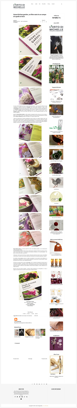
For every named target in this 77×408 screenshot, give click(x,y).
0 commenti (15, 22)
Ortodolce (56, 203)
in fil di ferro (56, 189)
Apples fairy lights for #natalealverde (56, 117)
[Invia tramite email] (34, 315)
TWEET (29, 313)
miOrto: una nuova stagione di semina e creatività (56, 132)
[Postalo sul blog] (35, 315)
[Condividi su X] (36, 315)
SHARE (25, 313)
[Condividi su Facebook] (37, 315)
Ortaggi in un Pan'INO (29, 336)
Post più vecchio (44, 358)
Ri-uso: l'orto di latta (56, 217)
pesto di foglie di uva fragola (56, 160)
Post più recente (16, 358)
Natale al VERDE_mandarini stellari (56, 146)
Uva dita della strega (56, 175)
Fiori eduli (15, 20)
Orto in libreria (29, 315)
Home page (30, 358)
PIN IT (37, 313)
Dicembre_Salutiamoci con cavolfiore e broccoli (56, 102)
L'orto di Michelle (17, 321)
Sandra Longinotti (19, 116)
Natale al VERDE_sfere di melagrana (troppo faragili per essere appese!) (56, 232)
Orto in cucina (24, 315)
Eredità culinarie (17, 336)
